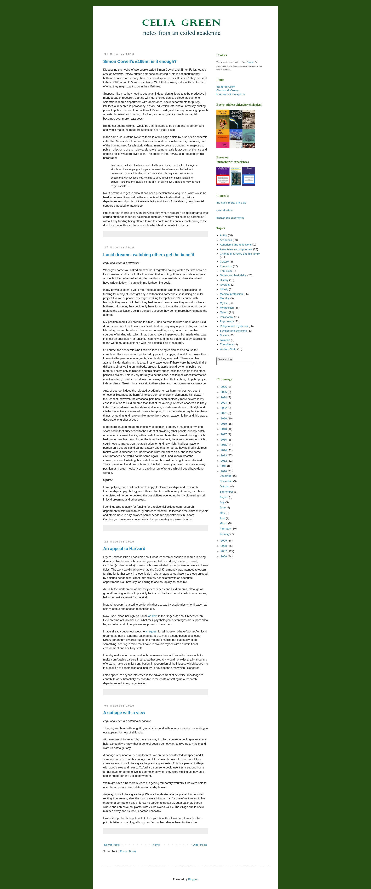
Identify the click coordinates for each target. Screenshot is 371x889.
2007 (224, 551)
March (224, 523)
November (226, 481)
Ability (223, 235)
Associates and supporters (236, 249)
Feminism (226, 270)
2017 (224, 434)
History (224, 280)
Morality (225, 298)
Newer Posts (112, 844)
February (226, 528)
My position (227, 307)
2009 (224, 540)
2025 (224, 392)
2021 (224, 413)
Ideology (225, 284)
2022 (224, 407)
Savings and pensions (233, 330)
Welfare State (228, 349)
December (226, 475)
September (227, 491)
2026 (224, 386)
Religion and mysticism (234, 326)
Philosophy (226, 316)
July (222, 502)
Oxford (224, 312)
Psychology (227, 321)
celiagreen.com (225, 86)
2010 (224, 471)
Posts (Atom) (128, 851)
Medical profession (231, 293)
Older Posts (200, 844)
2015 (224, 444)
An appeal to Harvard (124, 548)
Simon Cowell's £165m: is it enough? (140, 61)
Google (250, 62)
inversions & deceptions (230, 94)
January (225, 534)
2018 (224, 428)
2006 (224, 556)
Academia (226, 239)
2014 (224, 450)
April (223, 518)
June (223, 507)
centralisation (224, 210)
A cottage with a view (124, 712)
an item (152, 616)
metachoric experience (230, 217)
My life (224, 303)
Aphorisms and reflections (236, 244)
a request (152, 631)
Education (226, 266)
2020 (224, 418)
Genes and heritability (233, 275)
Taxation (225, 339)
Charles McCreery (227, 90)
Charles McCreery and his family (240, 253)
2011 (224, 465)
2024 (224, 397)
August (224, 497)
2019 (224, 423)
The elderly (227, 344)
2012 (224, 460)
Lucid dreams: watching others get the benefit (148, 254)
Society (224, 335)
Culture (224, 261)
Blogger (192, 879)
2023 (224, 402)
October (225, 486)
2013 (224, 455)
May (223, 512)
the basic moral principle (231, 202)
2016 (224, 439)
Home (156, 844)
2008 (224, 545)
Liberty (224, 289)
